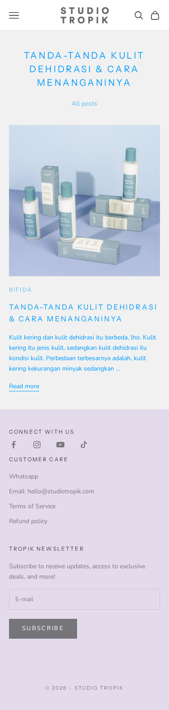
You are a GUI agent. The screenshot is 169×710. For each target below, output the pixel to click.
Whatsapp (23, 476)
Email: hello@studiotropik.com (51, 491)
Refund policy (28, 521)
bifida (20, 289)
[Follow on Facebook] (13, 444)
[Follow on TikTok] (83, 444)
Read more (24, 386)
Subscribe (43, 628)
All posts (84, 103)
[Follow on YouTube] (60, 444)
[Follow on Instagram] (36, 444)
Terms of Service (32, 506)
